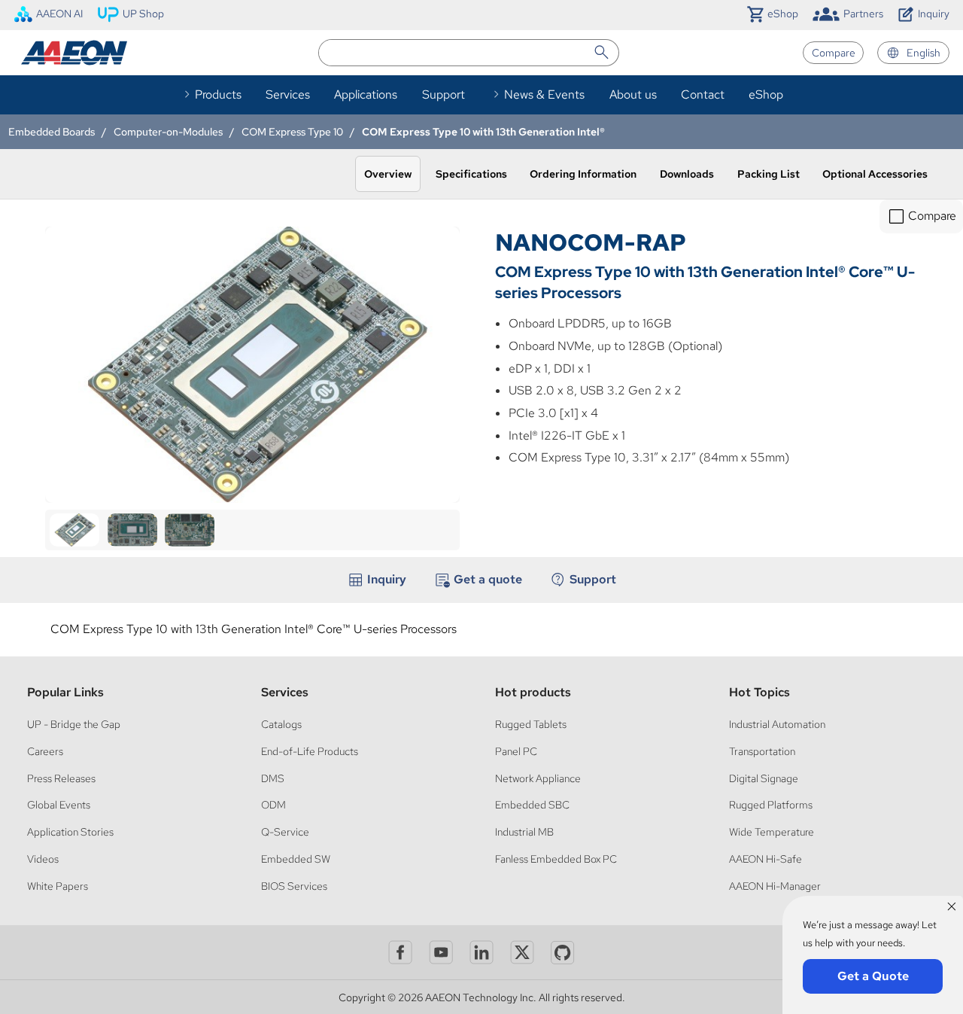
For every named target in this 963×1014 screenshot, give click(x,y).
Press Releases (61, 778)
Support (443, 94)
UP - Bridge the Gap (73, 724)
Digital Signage (763, 778)
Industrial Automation (777, 724)
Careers (45, 751)
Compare (833, 52)
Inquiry (386, 579)
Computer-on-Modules (168, 131)
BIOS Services (294, 885)
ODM (273, 804)
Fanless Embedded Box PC (556, 858)
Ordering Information (583, 173)
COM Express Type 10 (292, 131)
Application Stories (70, 831)
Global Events (58, 804)
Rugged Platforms (771, 804)
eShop (766, 94)
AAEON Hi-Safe (765, 858)
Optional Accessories (875, 173)
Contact (703, 94)
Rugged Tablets (531, 724)
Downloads (687, 173)
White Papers (57, 885)
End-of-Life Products (309, 751)
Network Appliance (538, 778)
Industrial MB (524, 831)
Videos (43, 858)
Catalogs (281, 724)
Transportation (762, 751)
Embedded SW (295, 858)
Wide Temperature (771, 831)
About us (633, 94)
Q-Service (285, 831)
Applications (365, 94)
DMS (272, 778)
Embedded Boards (51, 131)
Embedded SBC (532, 804)
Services (288, 94)
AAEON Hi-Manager (775, 885)
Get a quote (488, 579)
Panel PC (516, 751)
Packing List (768, 173)
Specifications (471, 173)
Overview (388, 173)
